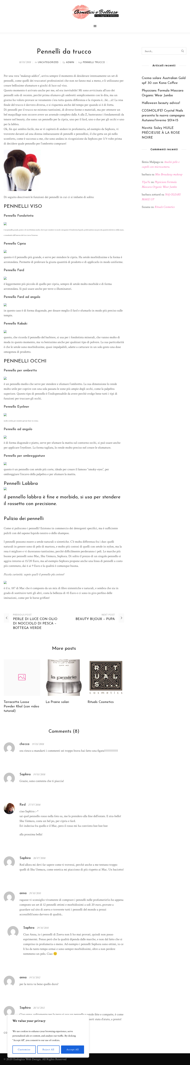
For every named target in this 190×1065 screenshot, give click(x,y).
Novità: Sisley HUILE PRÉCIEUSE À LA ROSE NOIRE (161, 132)
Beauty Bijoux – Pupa (95, 619)
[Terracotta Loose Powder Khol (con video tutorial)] (22, 677)
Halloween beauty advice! (161, 103)
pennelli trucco (94, 62)
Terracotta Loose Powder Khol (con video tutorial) (21, 707)
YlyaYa (146, 182)
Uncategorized (48, 62)
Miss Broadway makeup (168, 174)
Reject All (48, 1049)
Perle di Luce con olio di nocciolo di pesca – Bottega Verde (35, 624)
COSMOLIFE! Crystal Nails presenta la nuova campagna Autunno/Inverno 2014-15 (163, 115)
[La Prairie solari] (64, 677)
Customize (24, 1049)
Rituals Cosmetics (101, 702)
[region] (48, 1036)
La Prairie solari (57, 702)
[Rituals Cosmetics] (106, 677)
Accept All (72, 1049)
